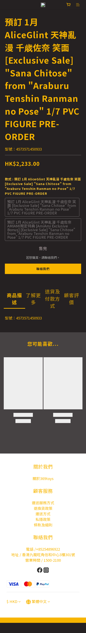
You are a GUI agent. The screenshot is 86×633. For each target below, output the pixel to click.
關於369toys (43, 478)
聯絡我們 (43, 268)
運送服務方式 (43, 502)
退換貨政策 (43, 508)
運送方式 (43, 513)
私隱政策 (43, 519)
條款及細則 (43, 524)
